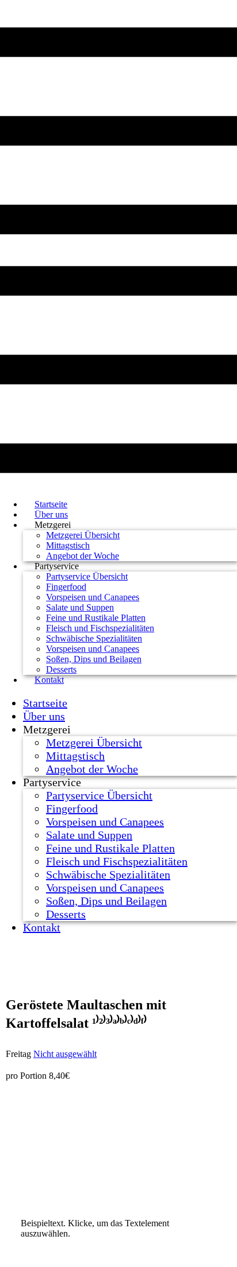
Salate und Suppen (80, 607)
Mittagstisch (68, 545)
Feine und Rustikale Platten (96, 618)
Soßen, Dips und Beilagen (94, 659)
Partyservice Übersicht (87, 576)
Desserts (66, 914)
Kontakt (49, 680)
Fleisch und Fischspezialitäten (100, 628)
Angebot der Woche (92, 769)
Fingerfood (66, 587)
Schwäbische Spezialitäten (94, 638)
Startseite (45, 703)
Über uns (44, 716)
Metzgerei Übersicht (83, 535)
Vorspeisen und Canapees (92, 597)
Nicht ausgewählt (65, 1054)
